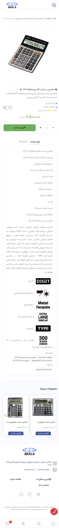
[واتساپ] (21, 495)
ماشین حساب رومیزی (24, 18)
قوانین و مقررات (43, 479)
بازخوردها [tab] (23, 141)
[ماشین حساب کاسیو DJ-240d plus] (29, 451)
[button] (5, 415)
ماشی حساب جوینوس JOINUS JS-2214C (46, 422)
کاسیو (48, 103)
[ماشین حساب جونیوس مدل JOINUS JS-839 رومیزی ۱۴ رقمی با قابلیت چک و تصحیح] (15, 407)
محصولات (48, 18)
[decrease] (52, 127)
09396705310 (44, 469)
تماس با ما (44, 485)
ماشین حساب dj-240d (21, 360)
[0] (6, 524)
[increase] (40, 127)
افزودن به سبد (20, 127)
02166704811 (29, 469)
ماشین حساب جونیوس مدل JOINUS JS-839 (16, 422)
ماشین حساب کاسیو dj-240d (25, 357)
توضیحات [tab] (35, 142)
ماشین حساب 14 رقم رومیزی (42, 360)
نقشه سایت (15, 479)
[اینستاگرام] (29, 495)
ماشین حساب (38, 18)
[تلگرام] (38, 495)
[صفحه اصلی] (55, 18)
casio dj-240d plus (45, 357)
